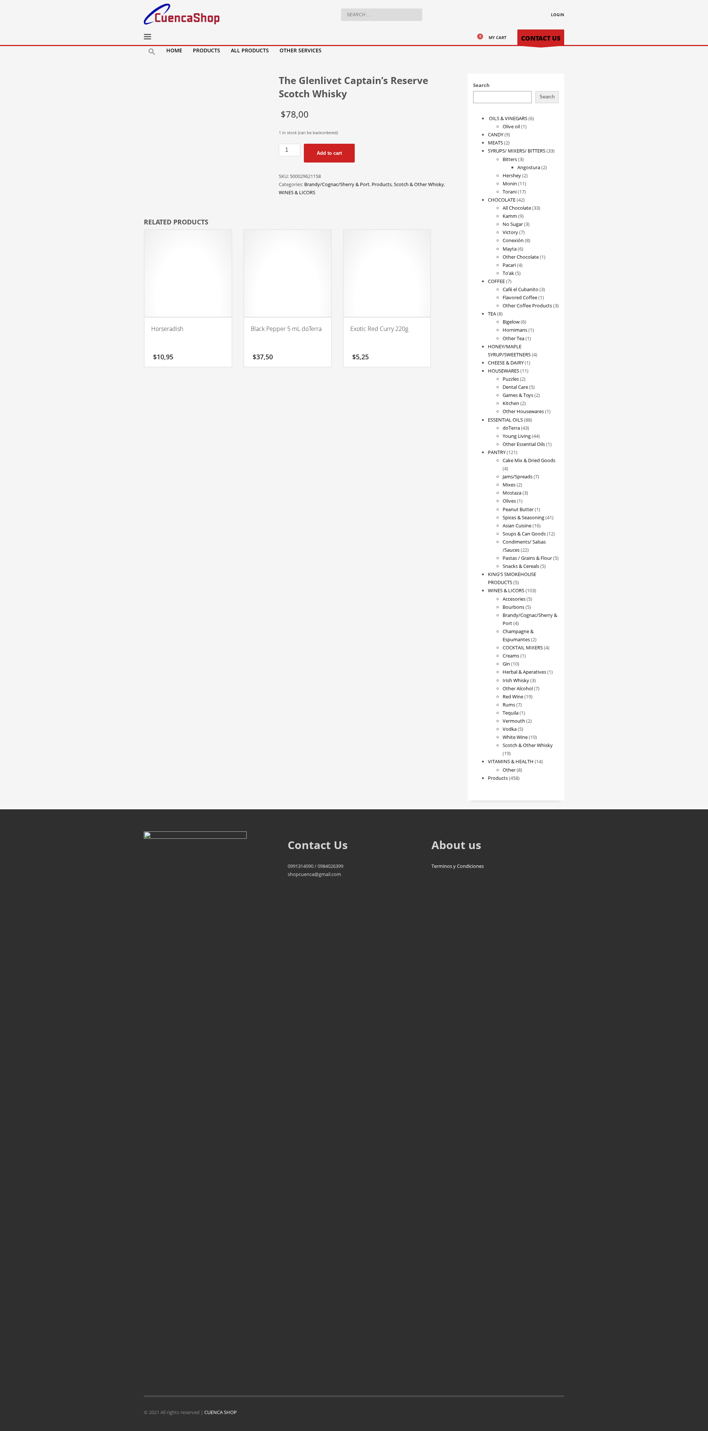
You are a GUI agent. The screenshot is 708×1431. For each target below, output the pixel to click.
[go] (415, 14)
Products (382, 184)
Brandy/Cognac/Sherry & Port (336, 184)
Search (481, 85)
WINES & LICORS (297, 192)
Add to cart (329, 153)
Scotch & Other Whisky (419, 184)
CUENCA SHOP (220, 1412)
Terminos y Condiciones (457, 866)
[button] (152, 52)
